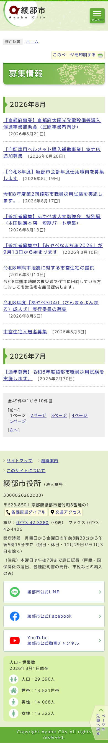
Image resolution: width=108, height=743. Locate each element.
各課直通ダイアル (28, 512)
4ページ (80, 415)
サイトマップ (20, 461)
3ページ (59, 415)
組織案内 (49, 461)
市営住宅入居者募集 (25, 331)
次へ (14, 430)
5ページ (18, 421)
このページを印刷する (74, 55)
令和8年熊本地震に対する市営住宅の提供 (48, 268)
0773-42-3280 (32, 523)
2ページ (38, 415)
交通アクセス (68, 512)
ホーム (32, 42)
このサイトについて (26, 471)
